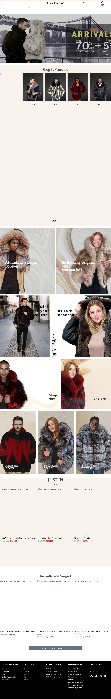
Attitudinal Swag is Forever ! (21, 264)
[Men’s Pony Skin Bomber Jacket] (55, 511)
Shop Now (53, 397)
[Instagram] (101, 676)
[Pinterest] (105, 676)
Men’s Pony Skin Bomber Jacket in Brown (18, 538)
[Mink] (33, 88)
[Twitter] (96, 676)
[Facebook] (91, 676)
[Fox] (55, 88)
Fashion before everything (11, 467)
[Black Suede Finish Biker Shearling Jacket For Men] (93, 604)
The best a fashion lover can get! (89, 467)
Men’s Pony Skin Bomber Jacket (51, 538)
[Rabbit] (100, 88)
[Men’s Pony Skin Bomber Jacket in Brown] (19, 511)
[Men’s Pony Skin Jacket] (91, 511)
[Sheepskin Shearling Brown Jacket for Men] (18, 604)
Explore (99, 398)
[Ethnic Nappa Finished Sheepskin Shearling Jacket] (55, 604)
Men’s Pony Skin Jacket (83, 538)
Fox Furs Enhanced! (66, 313)
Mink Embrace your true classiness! (33, 311)
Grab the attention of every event (51, 467)
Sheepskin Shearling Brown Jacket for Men (17, 631)
